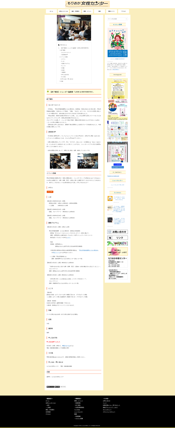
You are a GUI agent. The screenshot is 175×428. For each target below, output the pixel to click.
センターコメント (66, 52)
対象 (63, 68)
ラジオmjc (117, 192)
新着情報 (78, 403)
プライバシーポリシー (109, 412)
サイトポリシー (107, 409)
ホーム (47, 400)
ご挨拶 (49, 407)
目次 (61, 45)
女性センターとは (51, 403)
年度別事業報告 (80, 407)
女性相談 (48, 412)
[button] (126, 19)
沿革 (48, 405)
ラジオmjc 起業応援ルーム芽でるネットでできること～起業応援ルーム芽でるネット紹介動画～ (119, 209)
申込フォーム (56, 252)
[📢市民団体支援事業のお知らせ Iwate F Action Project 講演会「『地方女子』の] (117, 88)
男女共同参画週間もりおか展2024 (88, 250)
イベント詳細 (64, 56)
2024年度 (63, 386)
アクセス (48, 414)
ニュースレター (117, 180)
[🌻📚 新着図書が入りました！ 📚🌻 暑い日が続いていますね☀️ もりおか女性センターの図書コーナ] (117, 131)
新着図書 (78, 416)
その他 (63, 76)
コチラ (68, 237)
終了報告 (63, 50)
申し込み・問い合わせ (67, 79)
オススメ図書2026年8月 (118, 59)
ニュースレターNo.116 (117, 184)
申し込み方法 (65, 74)
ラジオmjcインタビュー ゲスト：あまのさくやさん (119, 198)
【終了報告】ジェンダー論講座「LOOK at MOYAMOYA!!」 (74, 48)
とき (63, 61)
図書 (75, 414)
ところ (63, 65)
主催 (62, 81)
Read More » (116, 69)
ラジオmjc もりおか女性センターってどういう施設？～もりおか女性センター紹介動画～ (119, 221)
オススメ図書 (117, 24)
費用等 (63, 72)
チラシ (63, 59)
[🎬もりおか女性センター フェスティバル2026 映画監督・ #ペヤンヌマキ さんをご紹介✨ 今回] (117, 109)
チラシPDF (50, 191)
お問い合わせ (106, 400)
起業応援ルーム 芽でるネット (111, 405)
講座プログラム (66, 63)
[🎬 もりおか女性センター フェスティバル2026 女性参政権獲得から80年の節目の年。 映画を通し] (117, 152)
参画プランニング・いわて (110, 407)
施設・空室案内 (50, 409)
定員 (63, 70)
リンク (105, 403)
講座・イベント (51, 386)
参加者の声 (65, 54)
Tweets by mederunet (113, 176)
